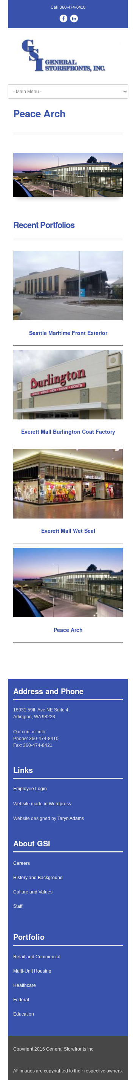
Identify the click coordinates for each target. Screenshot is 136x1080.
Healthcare (24, 985)
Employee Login (30, 788)
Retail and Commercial (36, 956)
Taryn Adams (70, 818)
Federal (21, 999)
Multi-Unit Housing (32, 971)
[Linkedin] (74, 19)
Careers (21, 863)
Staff (17, 906)
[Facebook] (63, 19)
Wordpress (60, 803)
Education (23, 1014)
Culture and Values (33, 892)
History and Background (38, 877)
